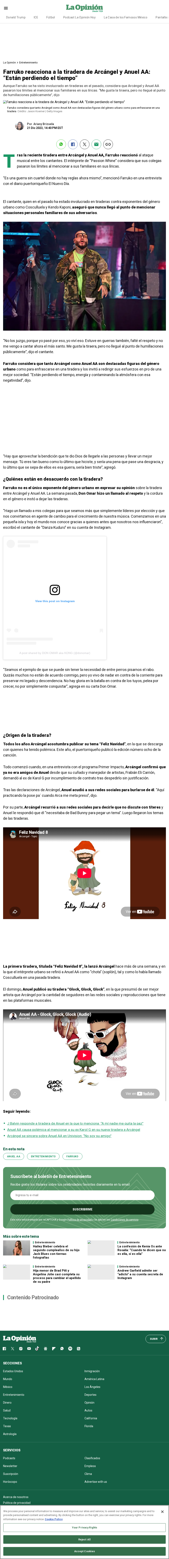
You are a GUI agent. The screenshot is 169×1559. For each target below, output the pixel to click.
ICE (36, 17)
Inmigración (92, 1371)
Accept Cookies (84, 1551)
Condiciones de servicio (124, 1219)
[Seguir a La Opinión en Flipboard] (54, 1349)
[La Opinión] (84, 8)
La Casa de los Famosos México (125, 17)
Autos (88, 1410)
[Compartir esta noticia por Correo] (96, 144)
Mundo (7, 1379)
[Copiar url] (108, 144)
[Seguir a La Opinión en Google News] (45, 1349)
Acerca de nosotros (15, 1497)
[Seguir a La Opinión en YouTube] (29, 1349)
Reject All (84, 1539)
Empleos (90, 1466)
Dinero (7, 1402)
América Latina (94, 1379)
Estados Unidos (13, 1371)
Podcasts (9, 1458)
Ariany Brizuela (43, 124)
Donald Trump (16, 17)
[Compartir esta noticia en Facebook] (73, 144)
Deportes (90, 1394)
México (7, 1387)
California (90, 1418)
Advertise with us (95, 1481)
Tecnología (10, 1418)
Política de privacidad (79, 1219)
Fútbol (50, 17)
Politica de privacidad (17, 1502)
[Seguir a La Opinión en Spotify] (70, 1349)
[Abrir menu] (6, 8)
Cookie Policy (54, 1519)
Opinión (89, 1402)
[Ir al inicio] (19, 1339)
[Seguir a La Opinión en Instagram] (21, 1349)
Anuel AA (13, 1156)
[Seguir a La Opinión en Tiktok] (37, 1349)
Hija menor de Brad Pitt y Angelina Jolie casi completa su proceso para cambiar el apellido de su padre (57, 1276)
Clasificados (92, 1458)
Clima (88, 1474)
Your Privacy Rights (84, 1527)
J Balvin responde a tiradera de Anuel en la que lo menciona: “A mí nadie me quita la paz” (75, 1123)
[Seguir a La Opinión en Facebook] (4, 1349)
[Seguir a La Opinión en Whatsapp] (62, 1349)
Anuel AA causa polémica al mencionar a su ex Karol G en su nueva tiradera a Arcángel (73, 1130)
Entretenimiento (28, 62)
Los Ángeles (92, 1387)
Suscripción (10, 1474)
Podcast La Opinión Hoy (79, 17)
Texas (7, 1426)
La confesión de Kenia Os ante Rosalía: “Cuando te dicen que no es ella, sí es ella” (141, 1250)
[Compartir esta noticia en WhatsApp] (61, 144)
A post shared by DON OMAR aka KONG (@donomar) (54, 653)
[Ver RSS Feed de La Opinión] (78, 1349)
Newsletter (10, 1466)
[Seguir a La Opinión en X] (12, 1349)
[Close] (162, 1511)
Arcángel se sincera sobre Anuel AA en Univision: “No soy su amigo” (59, 1136)
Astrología (9, 1434)
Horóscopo (10, 1481)
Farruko (72, 1156)
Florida (88, 1426)
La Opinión (9, 62)
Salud (7, 1410)
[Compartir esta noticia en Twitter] (84, 144)
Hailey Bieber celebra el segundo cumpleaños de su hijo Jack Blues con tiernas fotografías (56, 1252)
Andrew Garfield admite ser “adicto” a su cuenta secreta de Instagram (140, 1274)
